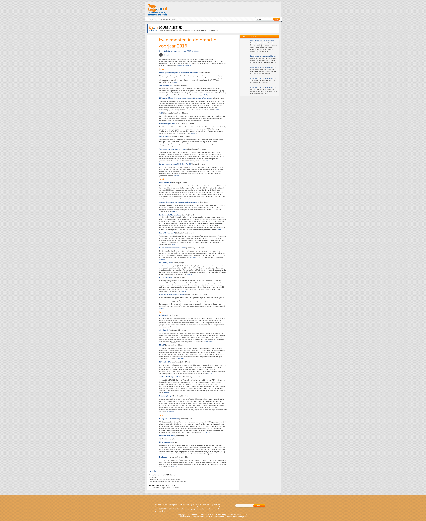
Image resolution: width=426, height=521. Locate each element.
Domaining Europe (165, 396)
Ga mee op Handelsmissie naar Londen (172, 248)
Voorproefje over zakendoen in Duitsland (173, 149)
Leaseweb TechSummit (167, 436)
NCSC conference (165, 183)
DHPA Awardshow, (165, 442)
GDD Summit (163, 330)
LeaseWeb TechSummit (167, 233)
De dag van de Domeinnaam (169, 419)
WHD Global (163, 136)
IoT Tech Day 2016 (165, 262)
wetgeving (160, 511)
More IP (162, 345)
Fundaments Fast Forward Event (170, 215)
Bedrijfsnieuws (168, 19)
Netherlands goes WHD (167, 123)
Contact (152, 19)
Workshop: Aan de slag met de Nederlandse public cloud (178, 72)
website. (174, 466)
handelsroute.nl (194, 257)
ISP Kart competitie (165, 277)
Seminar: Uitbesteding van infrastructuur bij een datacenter (179, 202)
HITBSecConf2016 (165, 362)
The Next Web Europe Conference (170, 377)
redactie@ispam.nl (184, 65)
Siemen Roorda (154, 475)
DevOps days (163, 457)
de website (189, 274)
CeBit (161, 113)
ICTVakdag (163, 315)
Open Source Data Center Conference (172, 294)
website (174, 82)
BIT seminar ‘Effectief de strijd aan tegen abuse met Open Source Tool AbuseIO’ (186, 98)
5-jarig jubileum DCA (166, 85)
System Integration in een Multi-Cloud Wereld (175, 164)
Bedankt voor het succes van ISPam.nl (263, 41)
